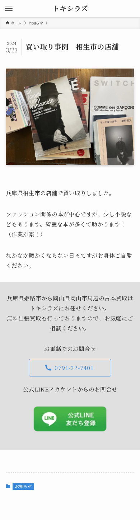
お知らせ (23, 486)
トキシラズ (70, 8)
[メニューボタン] (8, 8)
